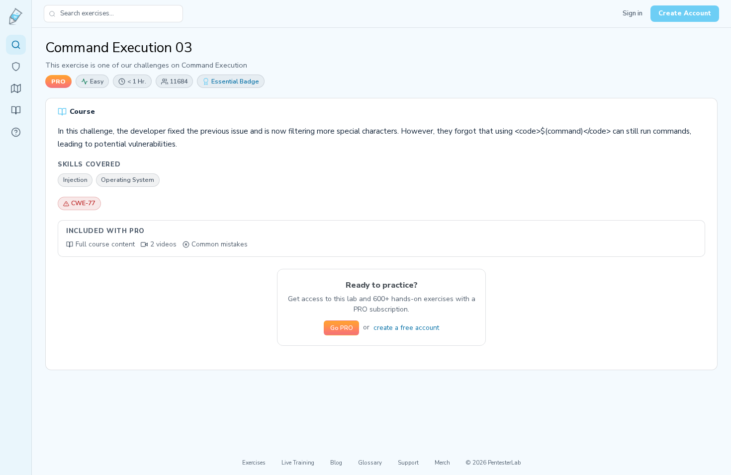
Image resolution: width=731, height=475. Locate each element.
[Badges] (16, 67)
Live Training (297, 463)
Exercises (254, 463)
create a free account (406, 327)
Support (408, 463)
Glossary (370, 463)
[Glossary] (16, 132)
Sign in (632, 13)
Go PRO (341, 328)
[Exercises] (16, 45)
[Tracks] (16, 88)
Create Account (684, 13)
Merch (442, 463)
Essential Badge (235, 81)
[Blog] (16, 110)
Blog (336, 463)
